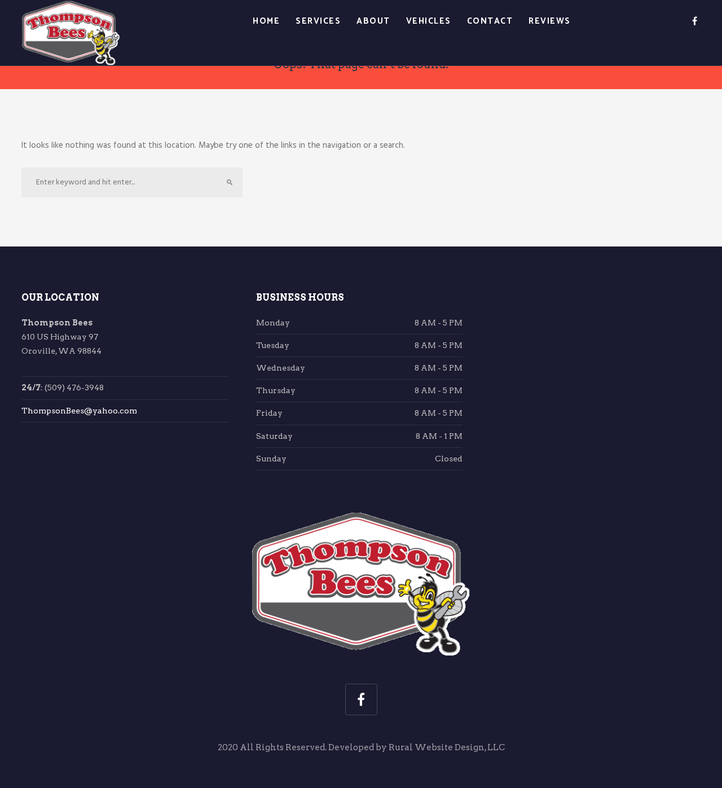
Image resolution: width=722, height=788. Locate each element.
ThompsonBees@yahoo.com (79, 410)
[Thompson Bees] (70, 33)
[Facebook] (694, 21)
